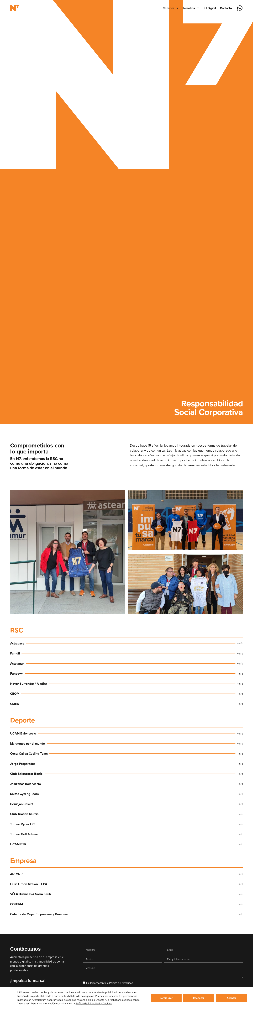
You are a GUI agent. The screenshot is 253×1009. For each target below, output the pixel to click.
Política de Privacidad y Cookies (94, 1003)
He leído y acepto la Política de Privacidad (109, 983)
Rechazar (198, 997)
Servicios (168, 8)
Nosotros (189, 8)
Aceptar (231, 997)
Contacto (226, 8)
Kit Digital (210, 8)
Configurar (166, 997)
